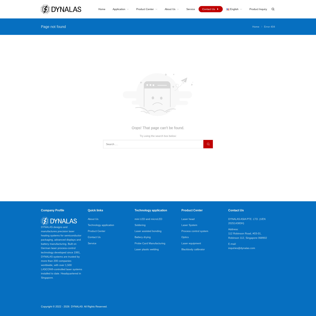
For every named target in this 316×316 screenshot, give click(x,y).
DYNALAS (77, 306)
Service (92, 243)
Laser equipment (191, 243)
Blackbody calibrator (193, 249)
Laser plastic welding (147, 249)
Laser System (189, 225)
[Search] (273, 9)
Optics (185, 237)
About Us (93, 219)
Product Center (96, 231)
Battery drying (143, 237)
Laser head (188, 219)
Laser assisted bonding (148, 231)
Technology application (101, 225)
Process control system (194, 231)
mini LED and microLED (148, 219)
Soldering (140, 225)
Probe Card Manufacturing (150, 243)
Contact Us (94, 237)
